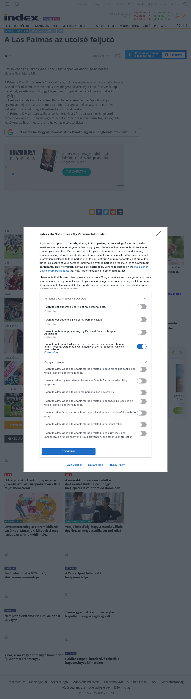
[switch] (142, 306)
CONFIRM (69, 451)
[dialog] (95, 349)
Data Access (95, 464)
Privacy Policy (117, 464)
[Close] (160, 234)
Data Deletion (74, 464)
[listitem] (95, 298)
